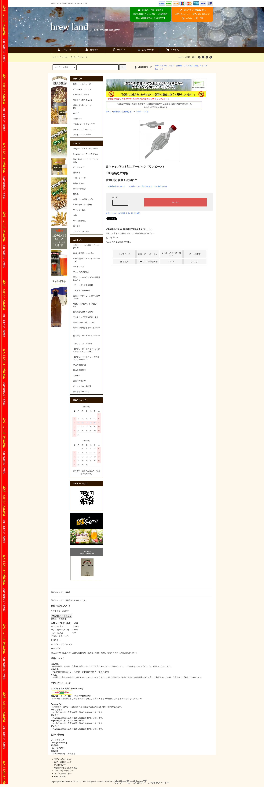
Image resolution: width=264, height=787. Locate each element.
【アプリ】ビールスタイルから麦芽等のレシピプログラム (86, 350)
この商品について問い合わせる (139, 186)
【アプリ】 (195, 261)
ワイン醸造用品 (79, 221)
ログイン (121, 49)
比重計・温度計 (79, 189)
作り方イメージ (80, 57)
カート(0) (175, 49)
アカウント (67, 49)
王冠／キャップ (79, 178)
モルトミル (159, 69)
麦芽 (75, 215)
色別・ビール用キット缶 (83, 199)
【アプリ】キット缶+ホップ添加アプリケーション (86, 358)
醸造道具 (124, 261)
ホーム (108, 112)
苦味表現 (76, 376)
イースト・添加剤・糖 (147, 261)
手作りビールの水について (84, 323)
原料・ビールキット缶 (147, 254)
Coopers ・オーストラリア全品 (85, 154)
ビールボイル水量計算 (82, 386)
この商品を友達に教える (116, 186)
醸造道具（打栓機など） (123, 112)
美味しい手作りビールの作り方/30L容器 (86, 297)
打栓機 (179, 66)
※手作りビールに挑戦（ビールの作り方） (86, 246)
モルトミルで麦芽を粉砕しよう (85, 317)
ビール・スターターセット (171, 254)
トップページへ (61, 57)
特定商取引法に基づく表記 (129, 213)
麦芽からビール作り (81, 392)
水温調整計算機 (79, 365)
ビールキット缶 (161, 66)
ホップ (171, 66)
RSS (56, 776)
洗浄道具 (76, 226)
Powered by (110, 781)
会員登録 (94, 49)
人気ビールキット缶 (81, 231)
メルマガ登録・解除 (187, 57)
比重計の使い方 (79, 381)
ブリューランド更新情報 (83, 285)
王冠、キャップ (200, 66)
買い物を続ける (160, 186)
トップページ (124, 254)
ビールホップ (78, 167)
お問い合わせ (148, 49)
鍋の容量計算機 (79, 370)
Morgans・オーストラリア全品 (85, 149)
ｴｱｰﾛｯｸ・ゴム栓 (141, 112)
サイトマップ (78, 267)
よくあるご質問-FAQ (81, 291)
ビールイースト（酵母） (83, 205)
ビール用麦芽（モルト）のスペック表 (86, 260)
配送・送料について (63, 762)
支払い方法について (63, 759)
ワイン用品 (188, 66)
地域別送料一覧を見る (61, 615)
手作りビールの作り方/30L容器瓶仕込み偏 (86, 278)
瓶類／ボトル (78, 183)
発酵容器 (76, 173)
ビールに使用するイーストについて (86, 329)
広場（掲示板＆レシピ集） (84, 253)
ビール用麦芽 (194, 254)
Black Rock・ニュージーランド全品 (85, 160)
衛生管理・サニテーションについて (86, 337)
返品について (111, 213)
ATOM (63, 776)
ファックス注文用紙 (81, 272)
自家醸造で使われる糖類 (83, 312)
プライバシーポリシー (64, 771)
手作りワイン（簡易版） (83, 344)
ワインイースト (79, 210)
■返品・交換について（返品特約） (85, 305)
